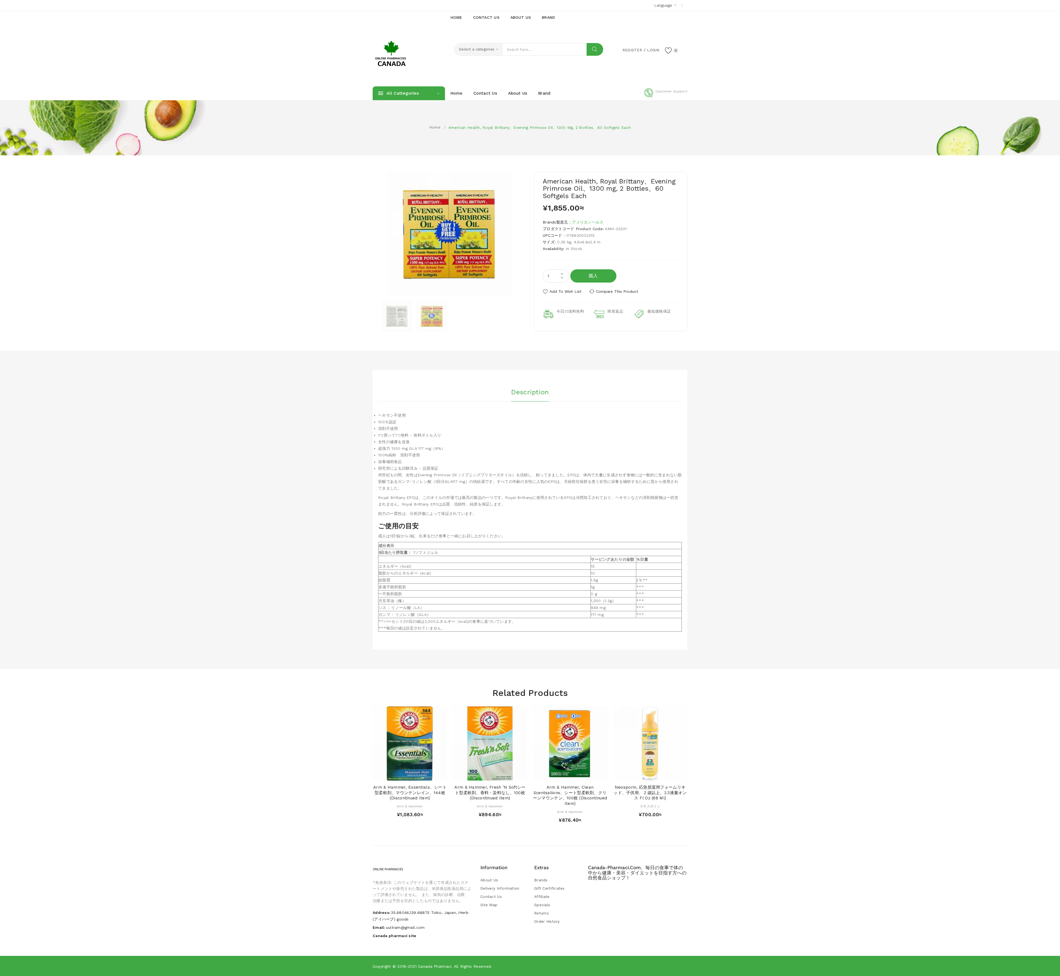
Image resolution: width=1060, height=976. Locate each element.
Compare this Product (617, 291)
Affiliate (542, 896)
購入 (593, 275)
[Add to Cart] (394, 775)
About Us (489, 880)
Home (435, 127)
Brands (541, 880)
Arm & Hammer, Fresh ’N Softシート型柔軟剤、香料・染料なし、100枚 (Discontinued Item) (489, 793)
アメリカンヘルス (587, 222)
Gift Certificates (549, 888)
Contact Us (491, 896)
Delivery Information (500, 888)
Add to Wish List (565, 291)
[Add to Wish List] (415, 775)
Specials (542, 905)
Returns (541, 913)
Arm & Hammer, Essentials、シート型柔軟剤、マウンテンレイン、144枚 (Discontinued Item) (410, 793)
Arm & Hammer (410, 806)
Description (530, 392)
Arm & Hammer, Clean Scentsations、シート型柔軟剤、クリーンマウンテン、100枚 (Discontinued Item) (570, 795)
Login (653, 50)
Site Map (488, 905)
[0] (668, 50)
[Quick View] (404, 775)
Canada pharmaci (434, 966)
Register (632, 50)
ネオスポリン (650, 806)
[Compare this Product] (425, 775)
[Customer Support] (665, 96)
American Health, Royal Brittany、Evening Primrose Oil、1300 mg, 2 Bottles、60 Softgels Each (539, 127)
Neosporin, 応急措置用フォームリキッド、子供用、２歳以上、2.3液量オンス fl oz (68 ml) (650, 793)
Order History (547, 921)
